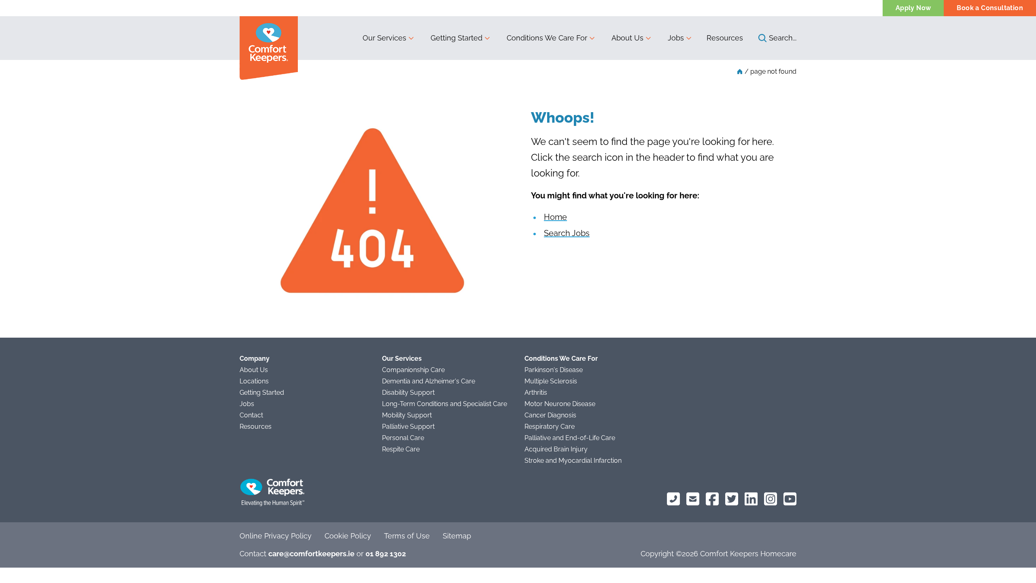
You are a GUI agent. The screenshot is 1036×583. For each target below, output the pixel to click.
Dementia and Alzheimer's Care (428, 381)
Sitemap (457, 536)
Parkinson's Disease (553, 370)
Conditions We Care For (561, 358)
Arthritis (535, 392)
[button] (388, 38)
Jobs (247, 404)
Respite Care (401, 449)
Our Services (402, 358)
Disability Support (408, 392)
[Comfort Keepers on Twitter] (731, 499)
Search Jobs (567, 233)
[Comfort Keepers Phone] (673, 499)
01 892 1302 (385, 553)
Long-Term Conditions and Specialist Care (444, 404)
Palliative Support (408, 426)
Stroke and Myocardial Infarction (573, 460)
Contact (251, 415)
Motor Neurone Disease (559, 404)
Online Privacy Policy (276, 536)
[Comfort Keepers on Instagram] (770, 499)
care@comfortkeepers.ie (311, 553)
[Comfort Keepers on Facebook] (712, 499)
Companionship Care (413, 370)
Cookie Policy (348, 536)
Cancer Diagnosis (550, 415)
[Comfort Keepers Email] (692, 499)
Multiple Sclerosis (550, 381)
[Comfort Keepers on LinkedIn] (751, 499)
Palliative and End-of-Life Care (569, 438)
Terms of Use (407, 536)
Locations (254, 381)
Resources (725, 38)
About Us (254, 370)
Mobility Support (407, 415)
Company (255, 358)
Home (555, 217)
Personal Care (403, 438)
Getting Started (262, 392)
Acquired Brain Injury (556, 449)
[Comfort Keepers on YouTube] (789, 499)
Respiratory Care (549, 426)
